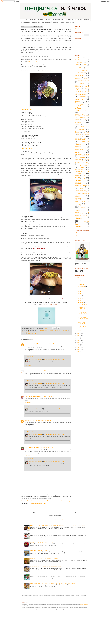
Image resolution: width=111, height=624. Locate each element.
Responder (28, 353)
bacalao (50, 330)
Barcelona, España (33, 333)
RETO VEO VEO (36, 22)
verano (81, 223)
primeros (78, 184)
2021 (78, 277)
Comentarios (81, 236)
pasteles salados (80, 169)
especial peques (82, 116)
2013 (78, 347)
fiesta (78, 123)
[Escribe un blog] (54, 328)
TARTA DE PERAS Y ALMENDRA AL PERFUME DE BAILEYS (45, 567)
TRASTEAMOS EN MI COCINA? (32, 371)
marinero (65, 330)
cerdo (82, 83)
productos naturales (82, 185)
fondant (77, 124)
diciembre (81, 282)
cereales (77, 85)
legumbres (78, 144)
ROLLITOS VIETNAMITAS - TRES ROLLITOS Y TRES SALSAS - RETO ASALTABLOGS (52, 583)
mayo (79, 296)
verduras (79, 227)
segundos (78, 198)
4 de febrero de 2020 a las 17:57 (42, 447)
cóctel (87, 91)
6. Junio (84, 65)
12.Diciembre (78, 62)
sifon (84, 199)
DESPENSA (87, 19)
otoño (87, 162)
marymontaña (78, 154)
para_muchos (84, 165)
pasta (82, 167)
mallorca (77, 147)
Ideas (84, 138)
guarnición (78, 131)
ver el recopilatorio (50, 304)
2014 (78, 345)
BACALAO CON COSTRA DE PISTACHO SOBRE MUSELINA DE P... (83, 325)
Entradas (80, 233)
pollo (83, 179)
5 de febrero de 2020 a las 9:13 (54, 434)
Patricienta (28, 447)
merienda (82, 157)
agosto (80, 289)
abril (80, 298)
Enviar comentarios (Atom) (39, 503)
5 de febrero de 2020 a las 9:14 (54, 461)
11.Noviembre (79, 61)
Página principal (24, 19)
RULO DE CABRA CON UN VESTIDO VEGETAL (83, 319)
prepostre (78, 182)
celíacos (86, 82)
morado (87, 159)
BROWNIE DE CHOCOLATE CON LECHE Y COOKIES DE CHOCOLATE (47, 534)
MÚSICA (62, 22)
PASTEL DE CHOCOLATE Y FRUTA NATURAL (41, 542)
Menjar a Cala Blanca (35, 359)
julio (80, 291)
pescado (78, 177)
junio (80, 293)
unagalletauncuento (81, 215)
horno (80, 136)
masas (87, 154)
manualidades (79, 149)
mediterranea (84, 156)
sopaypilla (28, 420)
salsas (82, 195)
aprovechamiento (82, 72)
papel (87, 164)
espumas (77, 119)
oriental (77, 162)
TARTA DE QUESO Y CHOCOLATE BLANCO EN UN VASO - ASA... (83, 306)
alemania (86, 69)
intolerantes (85, 141)
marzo (80, 300)
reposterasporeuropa (80, 190)
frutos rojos (84, 126)
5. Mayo (77, 65)
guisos (77, 132)
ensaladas (78, 106)
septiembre (81, 286)
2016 (78, 340)
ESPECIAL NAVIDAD (25, 22)
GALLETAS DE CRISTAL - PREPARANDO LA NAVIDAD (44, 558)
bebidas (80, 80)
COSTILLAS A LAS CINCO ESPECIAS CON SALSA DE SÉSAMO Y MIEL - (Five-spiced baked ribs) (57, 525)
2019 (78, 333)
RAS (22, 332)
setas (76, 200)
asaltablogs (79, 75)
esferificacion (79, 114)
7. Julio (78, 67)
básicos (86, 78)
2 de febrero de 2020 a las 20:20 (48, 344)
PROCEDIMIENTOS (46, 22)
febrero (80, 302)
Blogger (62, 519)
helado (87, 134)
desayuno (77, 101)
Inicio (48, 501)
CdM (80, 82)
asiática (77, 77)
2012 (78, 349)
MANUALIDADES (70, 22)
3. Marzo (84, 64)
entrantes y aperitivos (82, 109)
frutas (86, 124)
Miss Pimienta (32, 61)
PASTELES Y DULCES (58, 19)
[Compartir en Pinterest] (59, 328)
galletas (82, 129)
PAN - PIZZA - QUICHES (70, 19)
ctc (76, 98)
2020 (78, 280)
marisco (77, 152)
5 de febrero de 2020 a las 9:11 (54, 359)
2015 (78, 342)
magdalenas (78, 146)
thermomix (78, 209)
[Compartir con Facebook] (57, 328)
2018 (78, 335)
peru (85, 175)
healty (79, 134)
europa (84, 119)
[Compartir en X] (56, 328)
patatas (77, 175)
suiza (87, 203)
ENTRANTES (33, 19)
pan (80, 164)
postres (78, 180)
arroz (76, 73)
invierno (82, 143)
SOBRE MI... (55, 22)
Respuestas (29, 356)
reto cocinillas (83, 193)
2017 (78, 338)
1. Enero (78, 58)
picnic (77, 179)
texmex (83, 207)
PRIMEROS (40, 19)
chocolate (78, 86)
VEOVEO (86, 221)
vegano (81, 217)
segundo (27, 332)
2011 (78, 351)
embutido (82, 104)
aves (85, 77)
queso (80, 187)
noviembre (81, 284)
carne (87, 80)
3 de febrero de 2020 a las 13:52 (51, 371)
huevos (77, 138)
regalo (82, 188)
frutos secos (58, 330)
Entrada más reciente (27, 501)
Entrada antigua (66, 501)
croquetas (83, 96)
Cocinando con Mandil (31, 344)
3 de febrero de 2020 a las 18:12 (42, 420)
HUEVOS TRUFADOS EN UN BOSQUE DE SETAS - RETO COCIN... (83, 313)
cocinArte (78, 91)
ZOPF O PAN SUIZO (35, 575)
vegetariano (81, 219)
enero (80, 330)
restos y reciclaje (82, 191)
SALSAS (80, 19)
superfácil (83, 205)
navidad (81, 160)
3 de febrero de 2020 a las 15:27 (43, 396)
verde (76, 224)
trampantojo (78, 210)
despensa (77, 102)
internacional (80, 140)
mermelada (78, 159)
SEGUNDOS (48, 19)
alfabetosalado (42, 330)
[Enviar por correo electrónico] (52, 328)
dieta (87, 102)
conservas (82, 93)
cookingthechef (80, 94)
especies (82, 117)
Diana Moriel (29, 396)
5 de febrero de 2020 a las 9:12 (54, 383)
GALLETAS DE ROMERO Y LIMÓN (38, 550)
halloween (86, 132)
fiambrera (78, 120)
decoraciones (80, 99)
